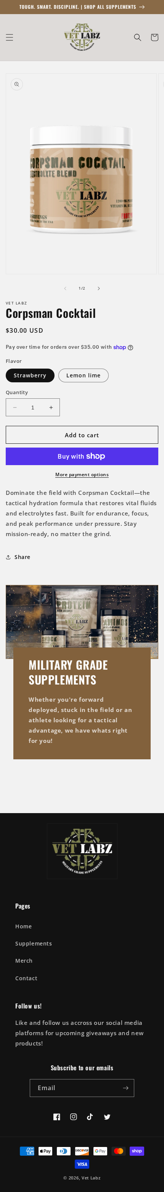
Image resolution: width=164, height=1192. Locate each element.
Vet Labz (91, 1178)
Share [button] (22, 557)
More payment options (82, 474)
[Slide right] (98, 288)
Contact (26, 978)
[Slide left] (65, 288)
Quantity (17, 392)
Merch (24, 960)
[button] (9, 37)
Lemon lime (83, 375)
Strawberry (30, 375)
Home (23, 926)
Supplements (33, 943)
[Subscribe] (125, 1088)
